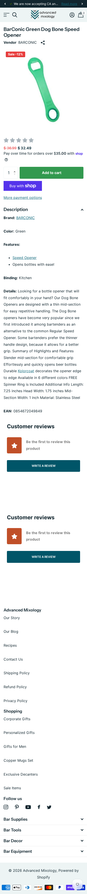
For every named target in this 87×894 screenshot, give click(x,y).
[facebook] (39, 807)
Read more (69, 4)
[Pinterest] (17, 807)
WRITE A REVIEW (44, 466)
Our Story (12, 618)
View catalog (6, 15)
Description (16, 209)
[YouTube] (28, 807)
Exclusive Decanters (21, 774)
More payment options (23, 197)
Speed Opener (24, 257)
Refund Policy (15, 687)
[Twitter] (49, 807)
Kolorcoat (26, 371)
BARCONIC (25, 217)
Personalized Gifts (19, 732)
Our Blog (11, 631)
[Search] (14, 15)
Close (43, 819)
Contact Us (13, 659)
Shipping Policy (17, 673)
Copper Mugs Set (18, 760)
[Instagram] (6, 807)
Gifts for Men (15, 746)
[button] (5, 4)
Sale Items (12, 788)
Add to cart (51, 172)
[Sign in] (72, 14)
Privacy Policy (15, 700)
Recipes (10, 645)
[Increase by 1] (15, 169)
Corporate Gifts (17, 719)
